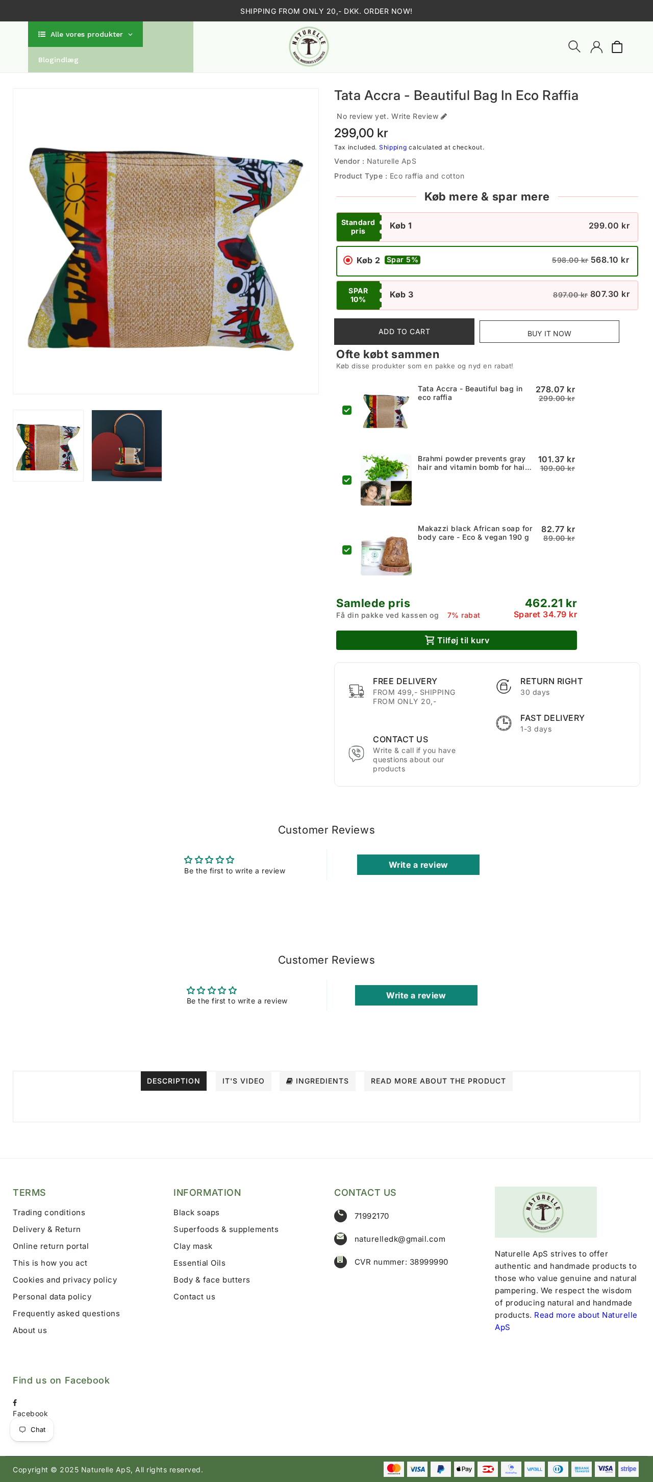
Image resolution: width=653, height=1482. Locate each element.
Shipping (393, 147)
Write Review (414, 116)
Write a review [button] (418, 865)
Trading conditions (49, 1212)
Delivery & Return (47, 1229)
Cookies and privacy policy (65, 1280)
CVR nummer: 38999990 (401, 1262)
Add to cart (405, 331)
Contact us (194, 1296)
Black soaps (196, 1212)
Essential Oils (199, 1263)
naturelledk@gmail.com (400, 1239)
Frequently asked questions (66, 1313)
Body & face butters (211, 1280)
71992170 (372, 1216)
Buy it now (549, 333)
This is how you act (50, 1263)
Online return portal (51, 1246)
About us (30, 1330)
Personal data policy (52, 1296)
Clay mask (193, 1246)
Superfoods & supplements (226, 1229)
